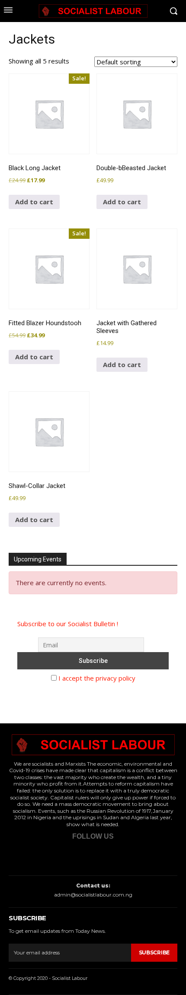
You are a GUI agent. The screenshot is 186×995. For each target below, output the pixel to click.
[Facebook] (52, 856)
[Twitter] (78, 856)
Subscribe (154, 952)
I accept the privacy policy (96, 678)
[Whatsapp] (104, 856)
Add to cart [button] (34, 201)
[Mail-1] (131, 856)
